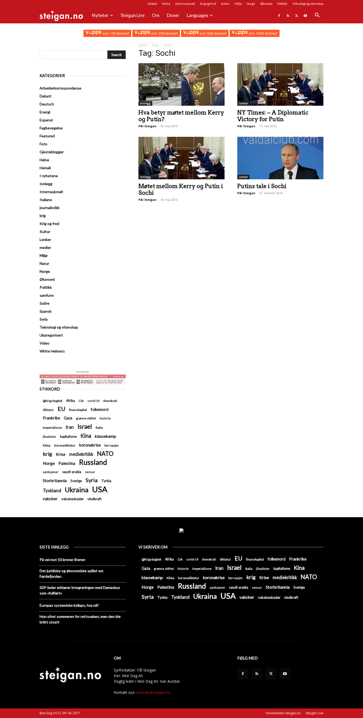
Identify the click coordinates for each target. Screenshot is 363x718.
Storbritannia (55, 480)
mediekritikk (81, 454)
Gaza (68, 418)
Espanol (46, 120)
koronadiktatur (64, 445)
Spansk (46, 311)
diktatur (48, 409)
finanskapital (78, 410)
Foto (43, 144)
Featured (47, 136)
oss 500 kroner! (212, 33)
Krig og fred (208, 3)
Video (44, 343)
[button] (317, 15)
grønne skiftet (86, 418)
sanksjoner (50, 472)
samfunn (47, 295)
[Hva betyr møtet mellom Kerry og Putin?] (181, 84)
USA (99, 489)
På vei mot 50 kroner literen (62, 559)
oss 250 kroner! (164, 33)
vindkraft (94, 499)
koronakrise (90, 444)
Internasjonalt (185, 3)
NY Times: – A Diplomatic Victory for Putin (272, 115)
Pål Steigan (147, 126)
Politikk (282, 3)
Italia (99, 428)
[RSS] (288, 15)
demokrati (110, 400)
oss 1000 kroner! (262, 33)
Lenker (243, 103)
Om (155, 15)
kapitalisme (68, 437)
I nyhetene (49, 175)
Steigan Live (133, 15)
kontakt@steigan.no (153, 692)
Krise (60, 454)
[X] (297, 15)
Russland (93, 462)
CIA (81, 400)
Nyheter (100, 15)
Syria (44, 319)
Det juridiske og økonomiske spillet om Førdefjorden (71, 573)
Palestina (66, 463)
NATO (105, 453)
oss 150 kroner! (115, 33)
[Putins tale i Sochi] (280, 158)
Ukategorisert (51, 335)
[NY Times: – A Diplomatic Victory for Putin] (280, 84)
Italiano (46, 199)
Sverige (76, 481)
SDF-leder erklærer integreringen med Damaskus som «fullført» (80, 590)
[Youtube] (305, 15)
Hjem (142, 45)
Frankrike (51, 417)
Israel (85, 426)
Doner (173, 15)
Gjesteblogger (52, 152)
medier (45, 247)
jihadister (49, 436)
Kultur (225, 3)
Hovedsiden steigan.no (283, 713)
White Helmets (52, 351)
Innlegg (145, 103)
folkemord (99, 409)
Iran (70, 427)
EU (61, 409)
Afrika (70, 401)
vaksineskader (72, 499)
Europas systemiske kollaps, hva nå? (69, 605)
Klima (46, 445)
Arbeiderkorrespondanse (60, 88)
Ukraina (76, 489)
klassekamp (105, 436)
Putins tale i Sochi (261, 186)
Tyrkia (106, 481)
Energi (45, 112)
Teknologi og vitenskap (307, 3)
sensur (90, 472)
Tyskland (52, 490)
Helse (166, 3)
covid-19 (93, 400)
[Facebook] (279, 15)
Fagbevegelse (51, 128)
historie (105, 418)
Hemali (45, 167)
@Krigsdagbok (52, 400)
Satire (44, 303)
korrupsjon (111, 445)
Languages (197, 15)
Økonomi (266, 3)
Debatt (152, 3)
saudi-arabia (71, 472)
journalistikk (50, 207)
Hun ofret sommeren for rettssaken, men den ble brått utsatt (80, 619)
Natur (44, 263)
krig (43, 215)
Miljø (238, 3)
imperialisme (52, 428)
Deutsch (47, 104)
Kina (86, 436)
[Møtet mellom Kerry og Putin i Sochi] (181, 158)
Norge (251, 3)
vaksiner (50, 498)
